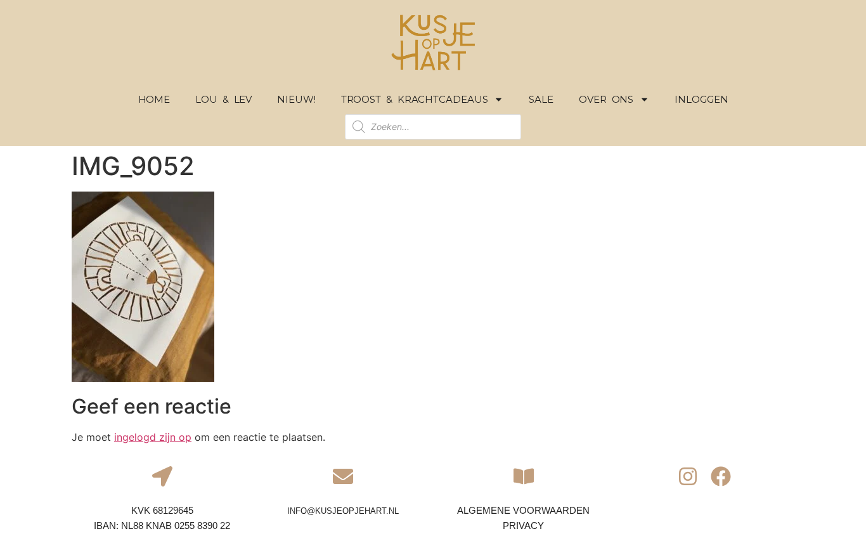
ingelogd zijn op (152, 437)
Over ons (606, 99)
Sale (541, 99)
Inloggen (701, 99)
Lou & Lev (223, 99)
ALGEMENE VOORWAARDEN (523, 510)
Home (154, 99)
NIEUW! (296, 99)
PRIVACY (523, 525)
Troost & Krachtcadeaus (414, 99)
